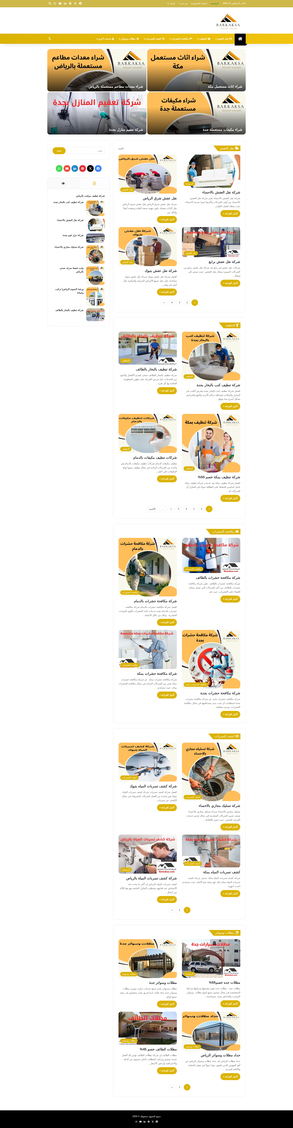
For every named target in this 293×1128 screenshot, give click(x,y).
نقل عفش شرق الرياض (160, 198)
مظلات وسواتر (128, 38)
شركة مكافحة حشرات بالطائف (218, 577)
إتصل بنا (171, 3)
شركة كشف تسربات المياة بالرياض (151, 878)
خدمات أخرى (105, 38)
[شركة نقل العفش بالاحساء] (196, 113)
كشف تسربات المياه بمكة (221, 872)
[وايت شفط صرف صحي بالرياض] (95, 275)
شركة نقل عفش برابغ (224, 262)
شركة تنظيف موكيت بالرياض (221, 86)
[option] (146, 92)
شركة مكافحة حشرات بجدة (220, 693)
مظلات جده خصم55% (224, 982)
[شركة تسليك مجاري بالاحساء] (95, 254)
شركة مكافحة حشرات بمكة (157, 673)
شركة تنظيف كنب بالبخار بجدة (121, 86)
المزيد (120, 148)
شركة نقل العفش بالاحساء (223, 129)
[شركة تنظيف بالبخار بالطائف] (95, 314)
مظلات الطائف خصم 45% (158, 1049)
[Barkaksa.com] (229, 21)
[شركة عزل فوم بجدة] (96, 113)
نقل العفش (223, 38)
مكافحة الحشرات (180, 38)
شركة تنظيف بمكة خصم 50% (219, 477)
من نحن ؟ (183, 3)
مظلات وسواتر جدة (163, 982)
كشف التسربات (154, 38)
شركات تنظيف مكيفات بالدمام (155, 457)
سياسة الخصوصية (199, 3)
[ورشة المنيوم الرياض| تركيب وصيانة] (95, 296)
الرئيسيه (215, 3)
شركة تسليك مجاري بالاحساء (219, 806)
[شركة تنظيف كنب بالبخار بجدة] (96, 70)
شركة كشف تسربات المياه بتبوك (153, 786)
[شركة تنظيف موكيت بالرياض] (196, 70)
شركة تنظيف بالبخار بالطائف (156, 369)
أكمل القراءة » (230, 213)
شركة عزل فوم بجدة (128, 129)
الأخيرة (152, 509)
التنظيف (203, 38)
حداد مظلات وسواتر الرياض (220, 1055)
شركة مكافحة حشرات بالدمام (155, 601)
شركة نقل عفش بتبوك (161, 271)
